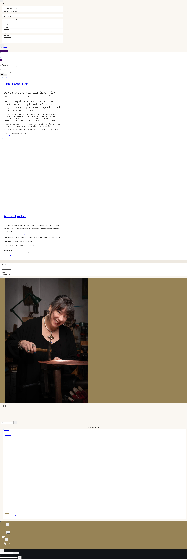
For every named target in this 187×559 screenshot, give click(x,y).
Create (3, 536)
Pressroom (6, 38)
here (57, 237)
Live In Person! (8, 435)
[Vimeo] (3, 47)
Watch (5, 544)
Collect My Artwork (93, 412)
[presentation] (94, 430)
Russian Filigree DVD (15, 216)
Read (4, 3)
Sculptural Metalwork (8, 30)
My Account (4, 264)
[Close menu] (0, 521)
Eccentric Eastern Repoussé (11, 515)
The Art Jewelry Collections (10, 526)
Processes (7, 513)
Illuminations (7, 32)
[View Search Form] (2, 45)
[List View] (5, 75)
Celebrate (4, 532)
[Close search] (2, 550)
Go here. (31, 252)
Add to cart (7, 255)
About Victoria (7, 35)
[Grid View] (2, 74)
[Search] (15, 422)
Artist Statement (7, 37)
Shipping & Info (5, 267)
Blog (93, 418)
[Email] (5, 47)
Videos (5, 40)
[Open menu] (1, 1)
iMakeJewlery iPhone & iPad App (10, 11)
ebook (17, 252)
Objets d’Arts (6, 29)
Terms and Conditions (6, 269)
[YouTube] (4, 47)
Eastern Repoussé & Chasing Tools (11, 8)
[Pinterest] (1, 47)
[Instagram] (0, 47)
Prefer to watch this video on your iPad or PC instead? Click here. (19, 234)
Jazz (7, 27)
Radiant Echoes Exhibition (9, 16)
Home (93, 410)
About (3, 539)
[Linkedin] (6, 47)
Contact (4, 272)
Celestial (8, 21)
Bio (4, 541)
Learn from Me (93, 414)
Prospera (8, 24)
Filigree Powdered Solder (17, 83)
